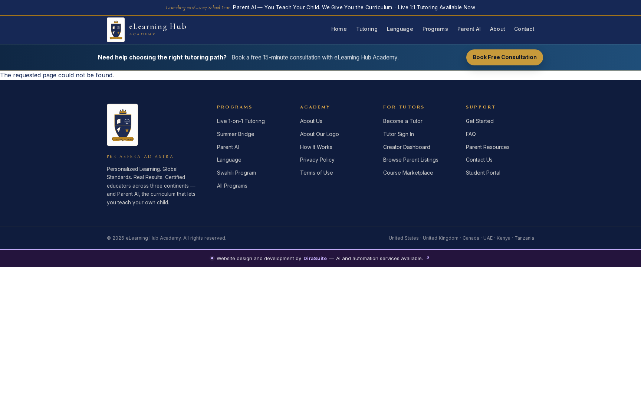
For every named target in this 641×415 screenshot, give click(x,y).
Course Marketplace (408, 172)
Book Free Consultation (505, 57)
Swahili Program (236, 172)
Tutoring (367, 29)
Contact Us (479, 159)
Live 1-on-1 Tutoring (241, 121)
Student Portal (483, 172)
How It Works (316, 147)
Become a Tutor (403, 121)
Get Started (480, 121)
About (497, 29)
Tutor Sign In (398, 134)
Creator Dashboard (406, 147)
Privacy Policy (317, 159)
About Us (311, 121)
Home (339, 29)
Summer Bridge (235, 134)
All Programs (232, 185)
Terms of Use (316, 172)
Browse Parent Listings (410, 159)
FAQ (471, 134)
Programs (435, 29)
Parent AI (469, 29)
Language (400, 29)
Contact (524, 29)
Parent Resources (488, 147)
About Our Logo (319, 134)
